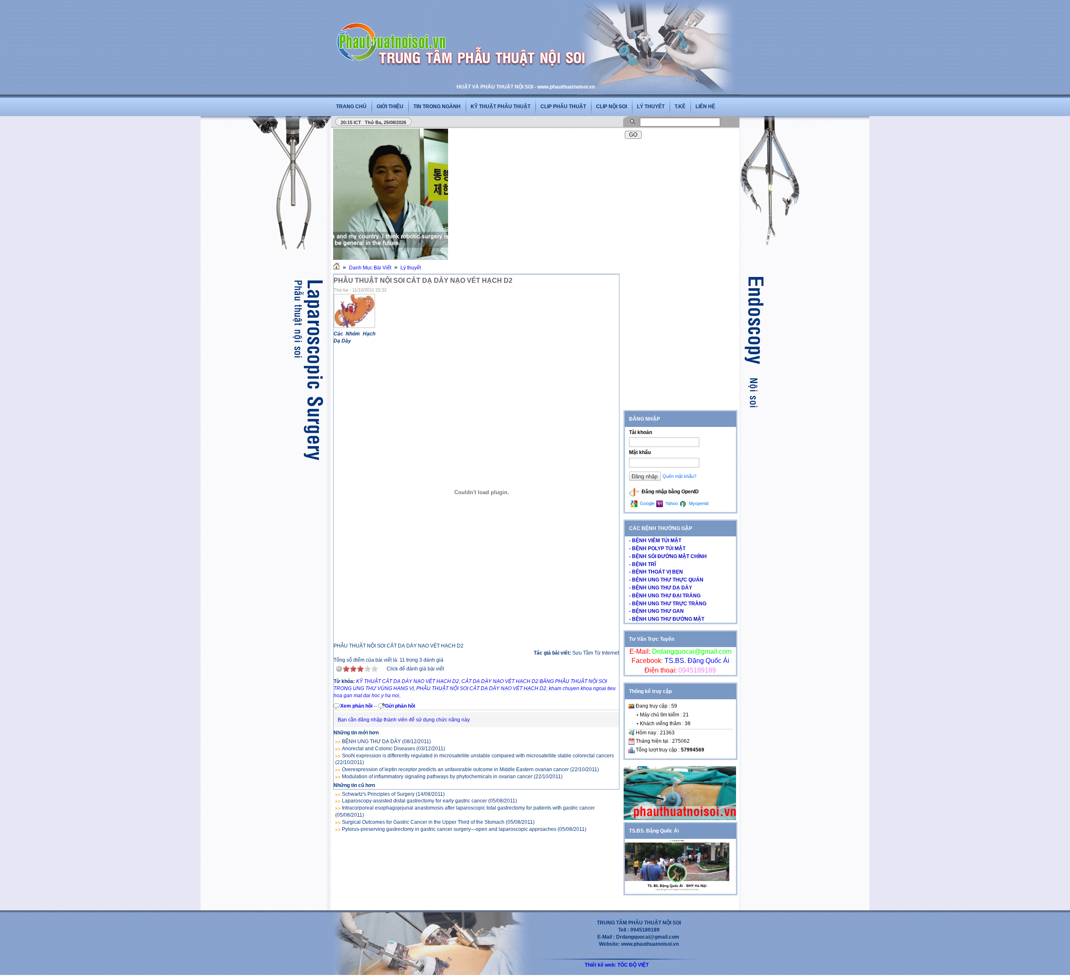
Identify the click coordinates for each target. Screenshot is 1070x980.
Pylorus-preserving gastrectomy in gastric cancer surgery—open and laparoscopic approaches (449, 829)
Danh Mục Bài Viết (370, 268)
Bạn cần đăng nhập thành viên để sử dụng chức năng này (404, 720)
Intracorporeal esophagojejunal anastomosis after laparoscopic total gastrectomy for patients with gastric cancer (468, 808)
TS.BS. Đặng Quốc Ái (696, 660)
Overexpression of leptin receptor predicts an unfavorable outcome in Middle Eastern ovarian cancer (455, 769)
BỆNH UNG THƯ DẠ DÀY (371, 741)
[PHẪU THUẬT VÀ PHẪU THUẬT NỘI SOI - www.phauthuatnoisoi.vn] (393, 31)
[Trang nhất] (336, 268)
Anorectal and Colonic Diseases (378, 749)
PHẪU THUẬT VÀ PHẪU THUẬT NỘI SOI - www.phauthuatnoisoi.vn (482, 87)
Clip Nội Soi (611, 106)
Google (647, 503)
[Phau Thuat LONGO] (680, 818)
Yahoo (671, 503)
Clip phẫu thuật (563, 106)
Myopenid (698, 503)
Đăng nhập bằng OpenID (669, 492)
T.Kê (680, 106)
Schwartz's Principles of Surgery (378, 794)
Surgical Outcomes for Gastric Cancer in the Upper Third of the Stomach (423, 822)
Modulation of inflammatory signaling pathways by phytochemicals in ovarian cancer (437, 776)
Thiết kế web (599, 965)
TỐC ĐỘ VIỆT (633, 965)
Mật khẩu (640, 452)
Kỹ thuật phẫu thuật (500, 106)
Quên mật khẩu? (679, 476)
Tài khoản (640, 432)
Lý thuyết (651, 106)
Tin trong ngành (437, 106)
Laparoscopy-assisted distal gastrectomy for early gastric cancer (414, 801)
